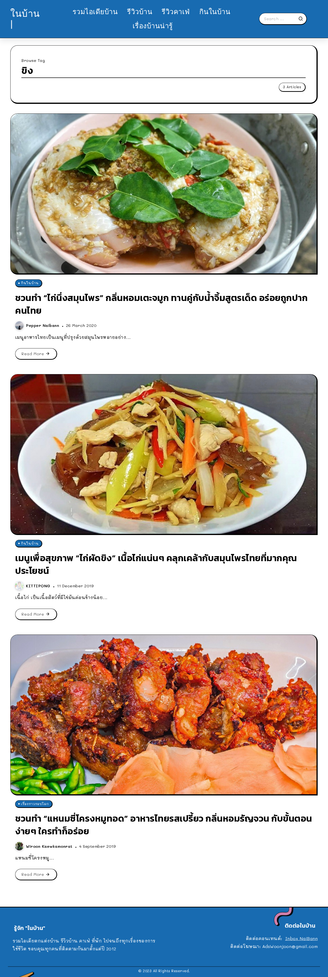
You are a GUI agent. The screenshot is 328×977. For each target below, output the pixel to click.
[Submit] (302, 18)
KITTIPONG (39, 585)
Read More (33, 353)
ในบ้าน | (25, 18)
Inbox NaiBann (301, 938)
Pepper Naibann (43, 325)
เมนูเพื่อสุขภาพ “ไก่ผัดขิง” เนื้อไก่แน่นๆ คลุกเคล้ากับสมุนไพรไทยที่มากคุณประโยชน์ (156, 564)
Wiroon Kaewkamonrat (50, 846)
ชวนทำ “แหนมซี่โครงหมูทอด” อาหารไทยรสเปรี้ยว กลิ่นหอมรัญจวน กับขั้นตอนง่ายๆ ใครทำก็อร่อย (163, 825)
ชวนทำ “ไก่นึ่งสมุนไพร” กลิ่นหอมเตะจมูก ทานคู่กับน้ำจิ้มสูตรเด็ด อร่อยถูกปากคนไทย (161, 304)
